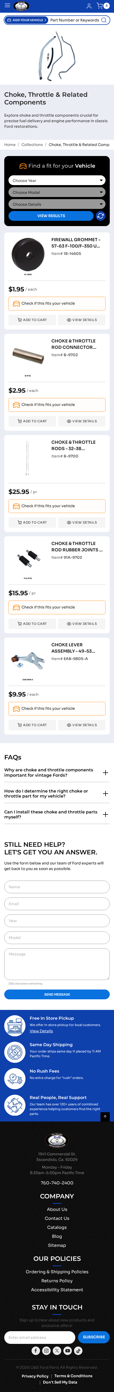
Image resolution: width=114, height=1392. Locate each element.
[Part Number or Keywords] (104, 20)
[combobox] (79, 20)
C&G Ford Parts (44, 1367)
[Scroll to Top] (105, 1116)
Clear (101, 216)
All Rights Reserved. (79, 1367)
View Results (51, 215)
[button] (26, 20)
